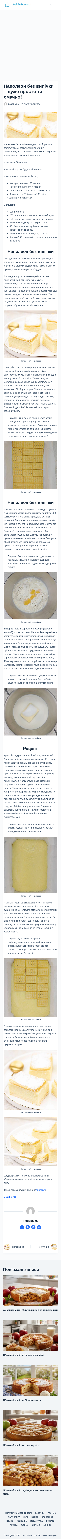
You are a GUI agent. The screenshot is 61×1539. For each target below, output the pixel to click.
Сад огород (47, 1517)
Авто (25, 1517)
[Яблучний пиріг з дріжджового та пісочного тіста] (30, 1470)
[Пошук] (52, 5)
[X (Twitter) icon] (33, 1227)
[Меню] (56, 5)
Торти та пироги (32, 104)
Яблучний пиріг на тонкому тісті (21, 1445)
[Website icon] (28, 1227)
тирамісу (40, 1190)
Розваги (50, 1521)
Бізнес (34, 1517)
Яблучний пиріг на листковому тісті (23, 1355)
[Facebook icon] (22, 1227)
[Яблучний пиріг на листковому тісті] (30, 1335)
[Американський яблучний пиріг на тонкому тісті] (30, 1290)
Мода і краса (36, 1521)
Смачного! (10, 1197)
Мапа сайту (14, 1517)
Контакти (39, 1513)
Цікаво (10, 1521)
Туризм (24, 1525)
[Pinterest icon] (39, 1227)
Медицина (22, 1521)
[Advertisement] (30, 41)
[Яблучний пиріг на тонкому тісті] (30, 1425)
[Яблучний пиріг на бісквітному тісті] (30, 1380)
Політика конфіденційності (18, 1513)
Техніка (14, 1525)
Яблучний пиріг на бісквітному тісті (23, 1400)
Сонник (47, 1525)
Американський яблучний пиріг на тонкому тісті (30, 1310)
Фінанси (36, 1525)
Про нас (52, 1513)
